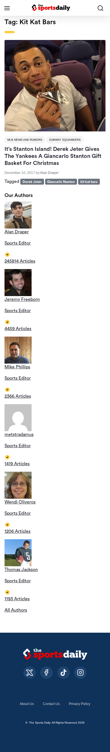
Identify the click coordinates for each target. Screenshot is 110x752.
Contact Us (51, 704)
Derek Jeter (32, 181)
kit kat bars (89, 181)
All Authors (16, 610)
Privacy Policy (79, 704)
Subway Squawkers (65, 139)
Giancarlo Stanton (61, 181)
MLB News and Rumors (24, 139)
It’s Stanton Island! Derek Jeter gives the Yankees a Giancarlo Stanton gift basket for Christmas (53, 156)
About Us (27, 704)
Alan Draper (49, 173)
